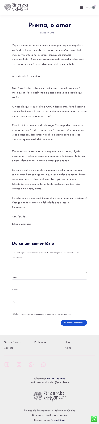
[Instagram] (18, 364)
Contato (8, 348)
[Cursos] (43, 364)
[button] (81, 7)
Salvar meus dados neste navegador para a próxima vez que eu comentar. (42, 314)
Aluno (68, 348)
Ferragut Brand (58, 420)
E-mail (15, 290)
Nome (15, 277)
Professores (40, 342)
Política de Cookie (64, 410)
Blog (67, 342)
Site (13, 302)
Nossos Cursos (12, 342)
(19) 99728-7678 (56, 378)
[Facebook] (6, 364)
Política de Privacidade (37, 410)
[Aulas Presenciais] (30, 364)
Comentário (17, 258)
